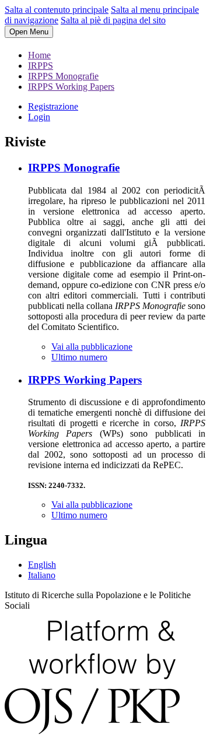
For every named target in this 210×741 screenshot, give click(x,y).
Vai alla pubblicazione (91, 347)
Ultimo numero (79, 357)
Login (39, 117)
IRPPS (40, 66)
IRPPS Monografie (63, 76)
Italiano (41, 575)
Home (39, 55)
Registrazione (53, 106)
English (42, 565)
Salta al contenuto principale (56, 10)
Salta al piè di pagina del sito (113, 20)
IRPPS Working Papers (71, 87)
